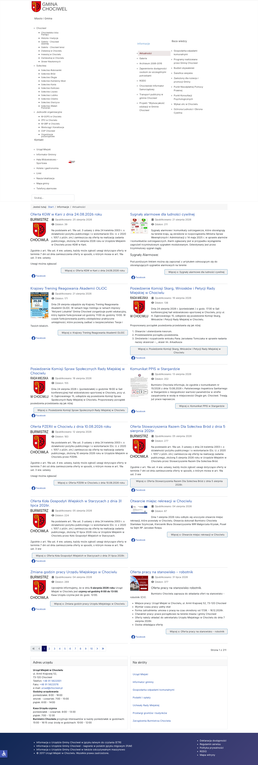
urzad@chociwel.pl (52, 687)
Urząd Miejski (140, 674)
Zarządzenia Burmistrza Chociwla (152, 720)
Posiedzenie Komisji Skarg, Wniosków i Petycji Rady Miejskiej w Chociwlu (172, 290)
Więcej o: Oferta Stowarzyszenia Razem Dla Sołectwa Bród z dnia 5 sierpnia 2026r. (179, 483)
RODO (203, 751)
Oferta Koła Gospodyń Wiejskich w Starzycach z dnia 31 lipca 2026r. (76, 503)
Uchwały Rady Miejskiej (146, 705)
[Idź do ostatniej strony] (103, 648)
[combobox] (53, 197)
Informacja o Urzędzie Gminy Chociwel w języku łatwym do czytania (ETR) (78, 742)
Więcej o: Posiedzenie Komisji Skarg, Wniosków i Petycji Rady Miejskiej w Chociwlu (179, 350)
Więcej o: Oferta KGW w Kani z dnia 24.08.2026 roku (94, 270)
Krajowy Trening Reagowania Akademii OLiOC (68, 288)
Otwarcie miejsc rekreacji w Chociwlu (161, 501)
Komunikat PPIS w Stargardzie (155, 369)
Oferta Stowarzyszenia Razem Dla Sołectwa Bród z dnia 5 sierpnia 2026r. (177, 428)
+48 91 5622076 (49, 684)
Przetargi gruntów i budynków (150, 712)
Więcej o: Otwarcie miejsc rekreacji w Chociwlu (197, 534)
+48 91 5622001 (52, 680)
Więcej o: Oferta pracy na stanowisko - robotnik (196, 631)
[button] (39, 276)
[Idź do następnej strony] (97, 648)
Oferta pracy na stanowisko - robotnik (161, 572)
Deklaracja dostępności (213, 740)
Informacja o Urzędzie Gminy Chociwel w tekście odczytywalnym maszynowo (80, 749)
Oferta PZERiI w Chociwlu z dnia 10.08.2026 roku (70, 426)
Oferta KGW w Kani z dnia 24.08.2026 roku (66, 214)
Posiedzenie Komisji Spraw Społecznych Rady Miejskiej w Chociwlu (77, 371)
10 (91, 648)
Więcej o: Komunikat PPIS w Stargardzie (201, 405)
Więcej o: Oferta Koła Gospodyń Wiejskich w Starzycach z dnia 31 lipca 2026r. (80, 555)
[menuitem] (83, 21)
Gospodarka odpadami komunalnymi (153, 689)
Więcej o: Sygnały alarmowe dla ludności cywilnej (196, 271)
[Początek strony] (253, 759)
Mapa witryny (207, 754)
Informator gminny (143, 681)
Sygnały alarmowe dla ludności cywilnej (162, 214)
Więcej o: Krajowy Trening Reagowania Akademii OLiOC (93, 332)
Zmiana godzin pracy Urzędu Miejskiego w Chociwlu (73, 572)
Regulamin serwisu (210, 744)
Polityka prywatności (212, 747)
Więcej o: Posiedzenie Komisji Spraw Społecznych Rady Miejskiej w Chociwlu (81, 410)
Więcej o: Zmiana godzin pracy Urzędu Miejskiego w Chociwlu (89, 603)
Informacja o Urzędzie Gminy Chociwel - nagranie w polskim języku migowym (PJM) (84, 745)
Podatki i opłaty (142, 697)
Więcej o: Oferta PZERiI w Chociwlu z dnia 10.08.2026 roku (91, 482)
